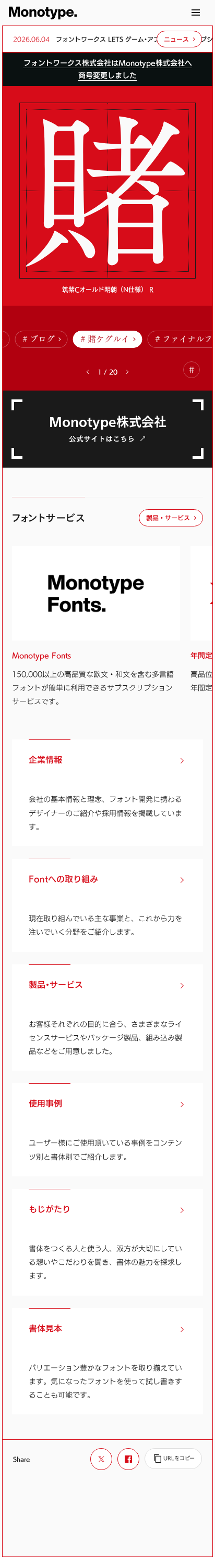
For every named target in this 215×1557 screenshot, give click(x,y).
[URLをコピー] (173, 1458)
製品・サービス (168, 517)
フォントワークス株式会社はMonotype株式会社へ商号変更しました (107, 69)
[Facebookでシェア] (128, 1459)
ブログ (42, 339)
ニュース (176, 39)
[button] (127, 371)
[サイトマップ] (195, 12)
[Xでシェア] (101, 1459)
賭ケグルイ (108, 339)
